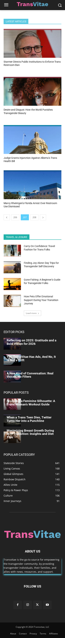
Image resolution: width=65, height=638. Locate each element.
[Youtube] (47, 605)
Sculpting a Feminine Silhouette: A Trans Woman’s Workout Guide (31, 402)
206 (15, 217)
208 (34, 217)
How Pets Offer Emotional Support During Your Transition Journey (41, 300)
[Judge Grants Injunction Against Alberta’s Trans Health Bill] (32, 139)
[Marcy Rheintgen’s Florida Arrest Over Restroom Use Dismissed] (32, 184)
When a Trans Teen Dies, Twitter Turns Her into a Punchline (29, 419)
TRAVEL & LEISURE (16, 237)
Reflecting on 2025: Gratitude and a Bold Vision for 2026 (31, 342)
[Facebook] (18, 605)
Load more (31, 313)
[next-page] (43, 217)
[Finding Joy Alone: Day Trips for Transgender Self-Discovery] (12, 267)
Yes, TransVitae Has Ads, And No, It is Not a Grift (31, 358)
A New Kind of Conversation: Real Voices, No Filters (30, 375)
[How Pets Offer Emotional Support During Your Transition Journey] (12, 301)
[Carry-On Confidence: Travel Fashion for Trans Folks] (12, 250)
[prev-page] (7, 217)
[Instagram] (27, 605)
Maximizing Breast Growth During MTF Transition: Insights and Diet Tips (30, 434)
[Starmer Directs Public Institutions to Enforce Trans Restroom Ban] (32, 43)
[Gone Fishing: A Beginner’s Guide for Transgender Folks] (12, 284)
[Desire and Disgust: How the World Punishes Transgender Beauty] (32, 91)
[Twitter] (37, 605)
